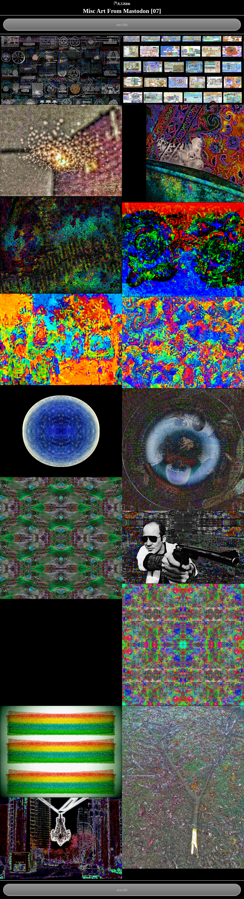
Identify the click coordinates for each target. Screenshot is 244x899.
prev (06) (122, 24)
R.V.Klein (122, 3)
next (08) (122, 889)
